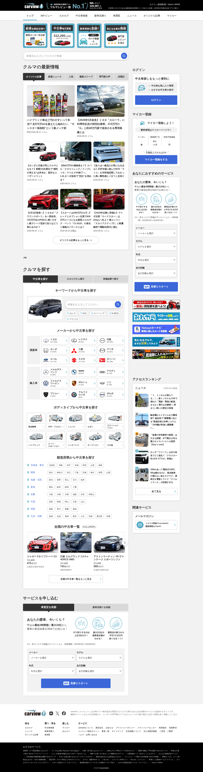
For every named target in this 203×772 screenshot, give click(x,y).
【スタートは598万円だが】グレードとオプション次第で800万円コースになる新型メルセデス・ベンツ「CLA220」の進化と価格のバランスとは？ (75, 219)
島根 (59, 502)
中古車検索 (82, 15)
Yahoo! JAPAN (173, 4)
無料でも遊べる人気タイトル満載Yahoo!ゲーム (107, 754)
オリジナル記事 (152, 15)
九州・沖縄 (36, 516)
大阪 (51, 494)
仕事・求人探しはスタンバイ (93, 751)
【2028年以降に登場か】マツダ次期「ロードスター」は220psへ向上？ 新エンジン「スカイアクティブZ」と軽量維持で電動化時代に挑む (108, 219)
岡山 (67, 502)
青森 (61, 465)
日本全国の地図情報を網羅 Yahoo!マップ (41, 757)
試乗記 (121, 76)
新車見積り (100, 15)
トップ (30, 15)
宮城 (77, 465)
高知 (75, 509)
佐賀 (59, 516)
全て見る (156, 491)
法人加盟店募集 (150, 731)
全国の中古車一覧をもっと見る (76, 579)
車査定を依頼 (48, 607)
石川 (75, 480)
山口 (83, 502)
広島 (75, 502)
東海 (33, 487)
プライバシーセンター (146, 728)
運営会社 (99, 728)
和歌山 (91, 494)
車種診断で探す (111, 279)
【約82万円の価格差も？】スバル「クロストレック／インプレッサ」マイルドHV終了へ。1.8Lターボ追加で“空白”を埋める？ (76, 172)
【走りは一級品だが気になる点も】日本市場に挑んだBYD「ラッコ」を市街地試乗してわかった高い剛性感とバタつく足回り (108, 170)
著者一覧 (105, 731)
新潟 (51, 480)
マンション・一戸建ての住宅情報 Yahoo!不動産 (141, 757)
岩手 (69, 465)
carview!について (85, 728)
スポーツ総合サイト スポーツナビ (64, 762)
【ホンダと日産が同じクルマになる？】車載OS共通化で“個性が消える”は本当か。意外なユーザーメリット (42, 170)
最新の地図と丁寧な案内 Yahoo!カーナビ (153, 751)
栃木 (92, 472)
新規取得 (162, 4)
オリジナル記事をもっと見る (74, 240)
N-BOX (115, 313)
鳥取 (51, 502)
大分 (83, 516)
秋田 (84, 465)
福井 (83, 480)
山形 (92, 465)
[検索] (124, 56)
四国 (33, 509)
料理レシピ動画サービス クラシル (161, 759)
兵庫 (59, 494)
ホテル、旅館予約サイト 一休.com (96, 759)
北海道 (52, 465)
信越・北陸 (36, 480)
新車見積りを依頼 (101, 607)
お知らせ (109, 728)
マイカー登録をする (156, 159)
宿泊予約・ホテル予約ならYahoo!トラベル (64, 759)
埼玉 (69, 472)
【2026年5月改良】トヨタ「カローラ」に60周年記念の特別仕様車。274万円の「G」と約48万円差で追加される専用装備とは (101, 126)
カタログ (64, 15)
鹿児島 (99, 516)
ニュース (132, 15)
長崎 (67, 516)
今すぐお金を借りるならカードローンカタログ (75, 757)
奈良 (83, 494)
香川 (59, 509)
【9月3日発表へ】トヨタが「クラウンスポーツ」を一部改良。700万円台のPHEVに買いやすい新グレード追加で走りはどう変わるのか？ (42, 219)
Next (125, 542)
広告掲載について (133, 731)
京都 (67, 494)
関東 (33, 472)
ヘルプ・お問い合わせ (87, 735)
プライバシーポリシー (125, 728)
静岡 (67, 487)
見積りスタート (79, 683)
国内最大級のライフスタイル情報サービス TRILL (97, 762)
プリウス (73, 319)
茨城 (84, 472)
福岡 (51, 516)
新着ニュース (55, 76)
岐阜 (59, 487)
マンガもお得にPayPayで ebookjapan (65, 751)
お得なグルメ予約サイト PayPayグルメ (121, 751)
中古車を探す (40, 279)
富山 (67, 480)
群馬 (100, 472)
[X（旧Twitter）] (57, 713)
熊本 (75, 516)
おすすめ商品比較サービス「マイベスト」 (133, 762)
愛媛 (67, 509)
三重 (75, 487)
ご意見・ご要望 (166, 731)
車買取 (116, 15)
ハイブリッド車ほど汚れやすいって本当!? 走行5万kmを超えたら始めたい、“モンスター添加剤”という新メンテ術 (50, 124)
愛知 (51, 487)
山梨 (108, 472)
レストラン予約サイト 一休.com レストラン (129, 759)
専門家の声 (104, 76)
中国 (33, 501)
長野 (59, 480)
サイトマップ (117, 731)
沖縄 (108, 516)
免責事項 (173, 728)
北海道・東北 (37, 465)
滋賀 (75, 494)
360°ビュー (46, 15)
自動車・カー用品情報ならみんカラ (35, 751)
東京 (51, 472)
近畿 (33, 494)
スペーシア (99, 313)
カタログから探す (76, 279)
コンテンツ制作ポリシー (88, 731)
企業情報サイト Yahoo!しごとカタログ (141, 754)
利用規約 (163, 728)
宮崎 (90, 516)
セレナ (72, 313)
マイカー (172, 15)
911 (85, 313)
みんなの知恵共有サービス (168, 754)
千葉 (77, 472)
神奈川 (60, 472)
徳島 (51, 509)
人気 (71, 76)
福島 (100, 465)
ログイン (153, 4)
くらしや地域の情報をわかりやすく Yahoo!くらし (69, 754)
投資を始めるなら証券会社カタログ (108, 757)
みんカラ (66, 731)
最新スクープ (86, 76)
